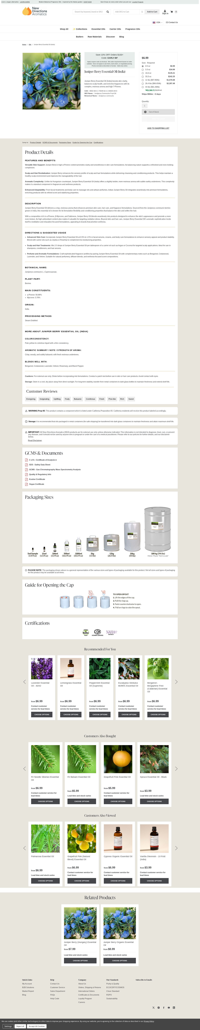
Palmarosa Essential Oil (42, 856)
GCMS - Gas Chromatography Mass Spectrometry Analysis (55, 470)
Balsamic (78, 399)
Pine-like (112, 399)
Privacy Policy (149, 1021)
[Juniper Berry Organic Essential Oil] (119, 923)
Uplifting (57, 399)
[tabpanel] (80, 935)
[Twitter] (153, 1007)
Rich (122, 399)
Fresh (101, 399)
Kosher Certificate (37, 479)
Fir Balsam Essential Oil (78, 777)
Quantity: (145, 101)
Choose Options (41, 714)
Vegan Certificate (36, 484)
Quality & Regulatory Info (40, 474)
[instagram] (158, 1007)
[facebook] (163, 1007)
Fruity (67, 399)
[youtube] (169, 1007)
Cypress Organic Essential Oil (118, 856)
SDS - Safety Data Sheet (39, 465)
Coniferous (90, 399)
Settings (8, 1026)
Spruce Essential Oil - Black (153, 777)
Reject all (20, 1026)
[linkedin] (174, 1007)
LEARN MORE (12, 2)
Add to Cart (152, 12)
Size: (148, 63)
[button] (108, 11)
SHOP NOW (75, 2)
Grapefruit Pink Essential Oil (117, 777)
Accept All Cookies (37, 1026)
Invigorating (44, 399)
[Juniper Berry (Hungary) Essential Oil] (80, 923)
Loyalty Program (125, 2)
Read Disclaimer (35, 440)
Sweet (131, 399)
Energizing (30, 399)
